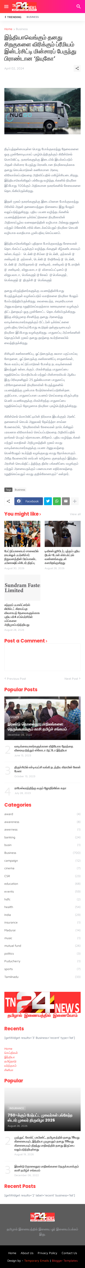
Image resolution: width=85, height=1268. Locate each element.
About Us (27, 1253)
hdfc (42, 899)
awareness (42, 822)
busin (42, 845)
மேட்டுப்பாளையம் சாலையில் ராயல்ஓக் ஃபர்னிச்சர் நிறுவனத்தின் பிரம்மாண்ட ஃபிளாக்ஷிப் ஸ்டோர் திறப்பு (21, 557)
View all (75, 514)
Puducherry (42, 961)
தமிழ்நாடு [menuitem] (10, 1061)
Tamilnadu (42, 977)
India (42, 915)
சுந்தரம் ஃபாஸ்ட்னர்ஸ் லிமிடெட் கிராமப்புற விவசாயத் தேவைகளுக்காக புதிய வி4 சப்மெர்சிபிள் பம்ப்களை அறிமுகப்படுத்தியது (22, 615)
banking (42, 837)
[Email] (66, 501)
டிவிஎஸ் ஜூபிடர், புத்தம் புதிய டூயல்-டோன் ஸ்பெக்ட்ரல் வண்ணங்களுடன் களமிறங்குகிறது (62, 557)
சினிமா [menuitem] (8, 1070)
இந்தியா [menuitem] (9, 1057)
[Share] (77, 68)
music (42, 938)
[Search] (79, 6)
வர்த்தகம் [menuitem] (10, 1065)
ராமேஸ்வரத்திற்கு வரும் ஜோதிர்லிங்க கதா (40, 788)
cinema (42, 868)
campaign (42, 860)
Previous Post (16, 678)
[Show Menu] (6, 6)
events (42, 891)
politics (42, 953)
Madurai (42, 930)
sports (42, 969)
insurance (42, 922)
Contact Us (69, 1253)
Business (33, 16)
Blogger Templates (65, 1260)
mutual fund (42, 945)
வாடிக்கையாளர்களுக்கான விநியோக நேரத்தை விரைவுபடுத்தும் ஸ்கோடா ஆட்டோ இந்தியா (43, 748)
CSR (42, 876)
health (42, 907)
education (42, 883)
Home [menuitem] (8, 1048)
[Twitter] (48, 501)
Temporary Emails (36, 1260)
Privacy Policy (47, 1253)
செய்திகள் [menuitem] (11, 1052)
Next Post (71, 678)
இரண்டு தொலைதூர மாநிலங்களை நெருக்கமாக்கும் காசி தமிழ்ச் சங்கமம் (46, 1168)
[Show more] (75, 501)
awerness (42, 829)
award (42, 814)
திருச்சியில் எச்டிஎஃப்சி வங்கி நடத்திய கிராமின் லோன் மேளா (47, 769)
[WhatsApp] (57, 501)
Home (8, 29)
